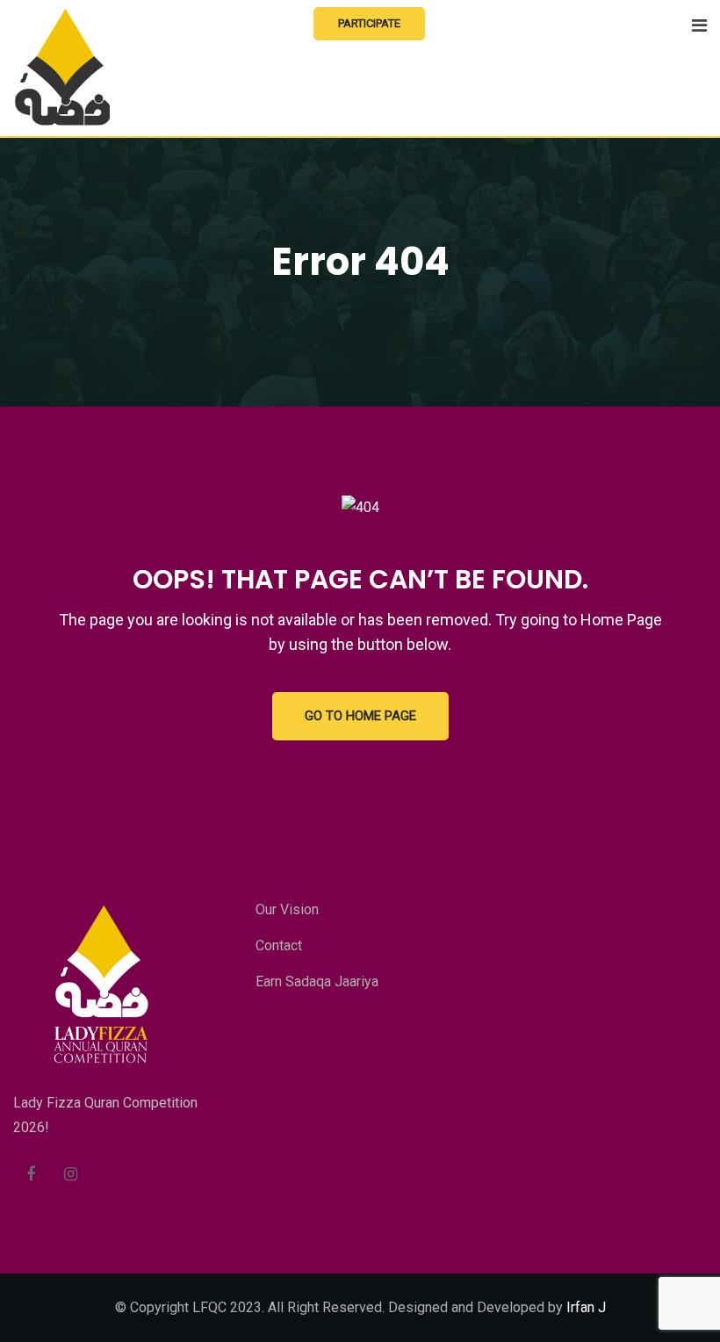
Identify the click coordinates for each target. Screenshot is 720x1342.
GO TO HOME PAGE (360, 716)
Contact (279, 945)
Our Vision (287, 909)
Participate (369, 23)
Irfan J (586, 1307)
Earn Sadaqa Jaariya (317, 981)
